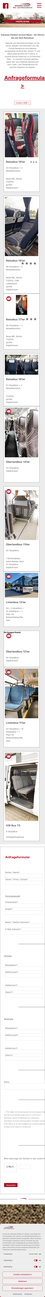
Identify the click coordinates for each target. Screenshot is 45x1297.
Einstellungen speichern (22, 1288)
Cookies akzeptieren (22, 1274)
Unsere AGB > (22, 103)
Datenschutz (17, 1294)
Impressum (28, 1294)
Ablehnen (22, 1281)
